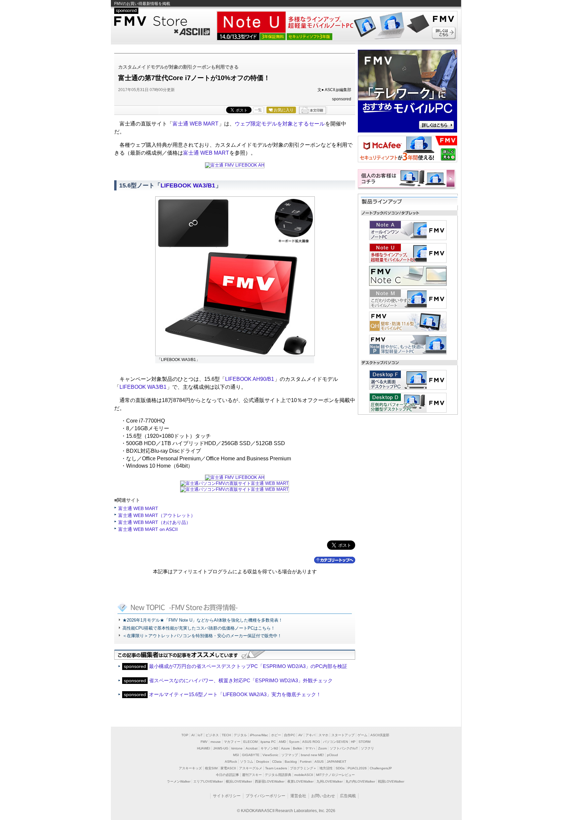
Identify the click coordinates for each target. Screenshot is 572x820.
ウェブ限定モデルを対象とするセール (280, 124)
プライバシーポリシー (265, 796)
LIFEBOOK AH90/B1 (249, 379)
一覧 (258, 110)
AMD (282, 741)
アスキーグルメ (250, 768)
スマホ (323, 735)
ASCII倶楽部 (379, 735)
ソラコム (246, 761)
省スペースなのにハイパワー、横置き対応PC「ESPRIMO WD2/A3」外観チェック (241, 680)
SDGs (340, 768)
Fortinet (305, 761)
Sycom (294, 741)
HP (353, 741)
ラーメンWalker (178, 781)
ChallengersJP (381, 768)
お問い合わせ (323, 796)
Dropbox (262, 761)
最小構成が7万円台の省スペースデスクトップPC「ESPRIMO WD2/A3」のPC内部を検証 (248, 666)
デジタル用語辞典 (278, 775)
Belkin (297, 748)
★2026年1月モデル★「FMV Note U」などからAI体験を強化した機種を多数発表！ (202, 620)
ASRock (231, 761)
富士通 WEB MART (195, 124)
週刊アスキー (252, 775)
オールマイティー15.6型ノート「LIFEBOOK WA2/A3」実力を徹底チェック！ (235, 694)
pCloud (332, 755)
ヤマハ (310, 748)
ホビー (276, 735)
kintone (237, 748)
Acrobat (252, 748)
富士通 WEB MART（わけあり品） (154, 522)
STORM (364, 741)
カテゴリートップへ (334, 560)
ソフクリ (367, 748)
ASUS (319, 761)
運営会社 (298, 796)
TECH (226, 735)
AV (300, 735)
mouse (216, 741)
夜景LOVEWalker (300, 781)
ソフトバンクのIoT (344, 748)
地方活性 (326, 768)
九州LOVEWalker (329, 781)
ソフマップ (289, 755)
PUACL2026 (357, 768)
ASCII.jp (191, 30)
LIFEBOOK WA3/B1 (188, 185)
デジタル (240, 735)
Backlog (291, 761)
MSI (236, 755)
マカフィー (232, 741)
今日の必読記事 (227, 775)
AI (193, 735)
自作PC (289, 735)
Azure (285, 748)
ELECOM (250, 741)
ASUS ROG (311, 741)
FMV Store (162, 21)
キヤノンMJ (269, 748)
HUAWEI (203, 748)
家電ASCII (228, 768)
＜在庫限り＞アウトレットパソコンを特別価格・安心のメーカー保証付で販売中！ (202, 635)
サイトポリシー (227, 796)
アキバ (310, 735)
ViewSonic (270, 755)
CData (277, 761)
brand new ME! (312, 755)
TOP (184, 735)
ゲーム (362, 735)
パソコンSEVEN (335, 741)
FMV (204, 741)
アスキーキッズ (190, 768)
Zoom (322, 748)
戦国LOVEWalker (391, 781)
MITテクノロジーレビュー (335, 775)
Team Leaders (276, 768)
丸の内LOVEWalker (360, 781)
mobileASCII (303, 775)
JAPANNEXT (336, 761)
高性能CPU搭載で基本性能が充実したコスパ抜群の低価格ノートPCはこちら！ (198, 628)
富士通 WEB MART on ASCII (148, 529)
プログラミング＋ (303, 768)
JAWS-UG (220, 748)
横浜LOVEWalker (239, 781)
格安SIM (211, 768)
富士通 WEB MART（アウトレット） (156, 515)
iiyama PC (268, 741)
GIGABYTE (251, 755)
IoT (200, 735)
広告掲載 (348, 796)
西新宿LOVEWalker (269, 781)
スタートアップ (343, 735)
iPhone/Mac (259, 735)
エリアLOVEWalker (208, 781)
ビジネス (212, 735)
